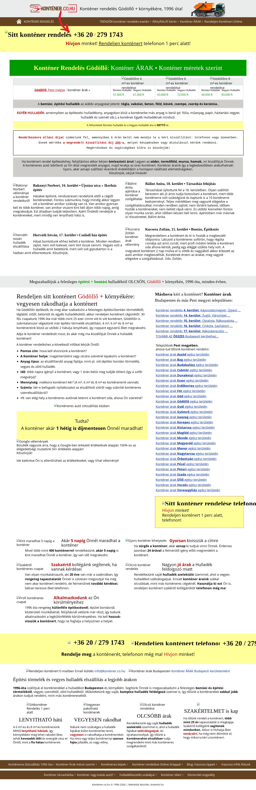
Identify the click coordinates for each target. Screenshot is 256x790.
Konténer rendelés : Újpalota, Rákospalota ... (197, 321)
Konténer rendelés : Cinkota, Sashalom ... (194, 326)
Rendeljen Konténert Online (223, 21)
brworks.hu (157, 784)
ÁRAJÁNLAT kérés (164, 21)
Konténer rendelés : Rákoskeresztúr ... (192, 331)
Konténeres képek (113, 764)
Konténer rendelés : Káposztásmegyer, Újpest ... (198, 310)
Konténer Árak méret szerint (75, 764)
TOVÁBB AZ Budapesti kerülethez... (187, 336)
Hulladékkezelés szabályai (137, 775)
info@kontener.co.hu (110, 671)
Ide (19, 460)
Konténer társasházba (58, 775)
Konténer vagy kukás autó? (95, 775)
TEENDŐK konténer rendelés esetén (124, 21)
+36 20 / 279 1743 (99, 642)
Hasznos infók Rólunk (235, 764)
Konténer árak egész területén (182, 354)
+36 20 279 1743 (98, 34)
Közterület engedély (201, 775)
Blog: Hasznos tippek (201, 764)
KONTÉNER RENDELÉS (39, 21)
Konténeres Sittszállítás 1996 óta (30, 764)
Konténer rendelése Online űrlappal (156, 764)
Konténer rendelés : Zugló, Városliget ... (193, 315)
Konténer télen (171, 775)
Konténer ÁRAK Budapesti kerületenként (200, 671)
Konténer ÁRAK (190, 21)
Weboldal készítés (138, 784)
